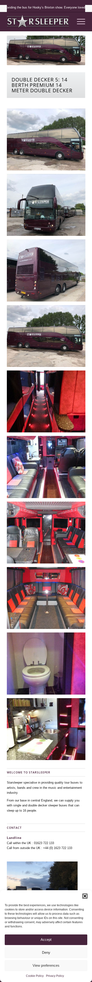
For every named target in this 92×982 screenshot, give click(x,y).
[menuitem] (78, 21)
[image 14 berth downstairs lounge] (48, 534)
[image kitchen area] (48, 731)
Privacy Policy (55, 976)
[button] (85, 896)
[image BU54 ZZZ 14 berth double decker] (48, 141)
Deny (46, 952)
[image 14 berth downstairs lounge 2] (48, 468)
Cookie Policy (35, 976)
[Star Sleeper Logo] (38, 21)
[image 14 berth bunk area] (48, 403)
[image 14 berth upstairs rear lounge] (48, 599)
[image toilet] (48, 665)
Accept (46, 940)
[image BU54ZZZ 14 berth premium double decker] (48, 337)
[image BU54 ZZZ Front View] (48, 206)
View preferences (46, 965)
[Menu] (78, 21)
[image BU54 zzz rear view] (48, 272)
